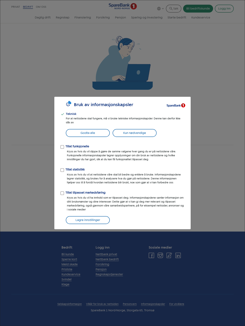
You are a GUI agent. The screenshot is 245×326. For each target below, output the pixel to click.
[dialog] (122, 163)
